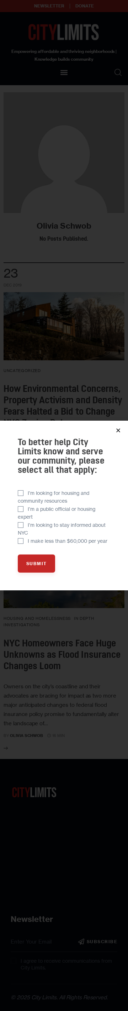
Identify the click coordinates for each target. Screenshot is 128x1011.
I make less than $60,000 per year (67, 541)
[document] (64, 505)
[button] (118, 430)
